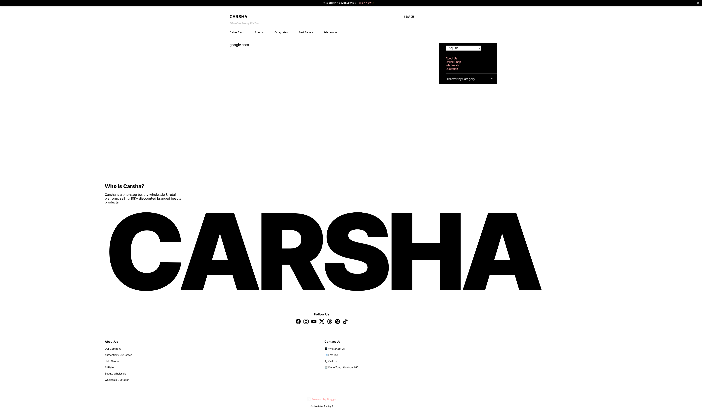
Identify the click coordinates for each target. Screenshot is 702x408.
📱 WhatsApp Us (334, 348)
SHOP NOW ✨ (366, 2)
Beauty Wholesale (115, 373)
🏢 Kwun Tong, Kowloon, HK (341, 367)
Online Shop (237, 32)
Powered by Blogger (324, 399)
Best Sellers (306, 32)
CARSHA (322, 251)
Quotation (452, 69)
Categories (281, 32)
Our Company (113, 348)
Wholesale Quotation (117, 379)
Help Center (112, 361)
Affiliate (109, 367)
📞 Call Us (330, 361)
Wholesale (330, 32)
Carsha (238, 16)
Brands (259, 32)
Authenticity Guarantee (118, 354)
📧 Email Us (331, 354)
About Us (451, 58)
